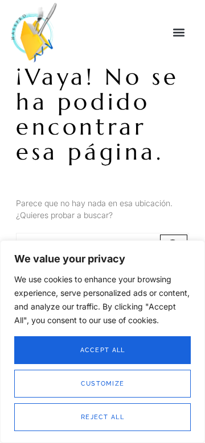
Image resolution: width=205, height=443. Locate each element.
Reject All (102, 417)
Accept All (102, 350)
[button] (178, 32)
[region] (102, 341)
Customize (103, 383)
